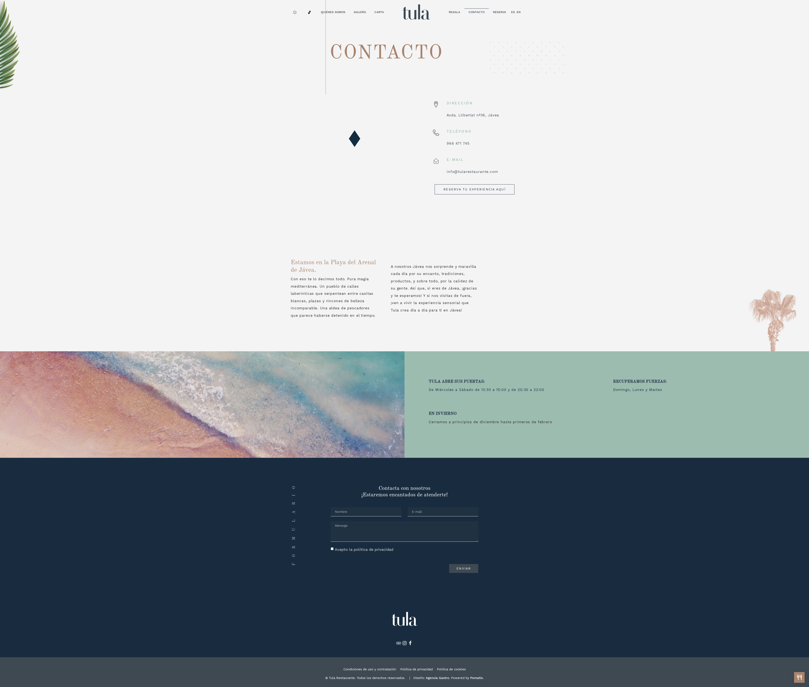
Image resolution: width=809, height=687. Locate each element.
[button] (354, 138)
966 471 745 (458, 143)
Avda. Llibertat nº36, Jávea (473, 115)
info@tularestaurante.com (472, 172)
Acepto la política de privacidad (364, 549)
